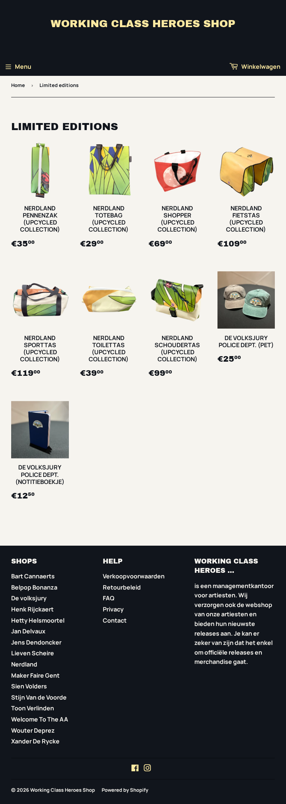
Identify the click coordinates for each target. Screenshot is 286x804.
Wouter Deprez (33, 730)
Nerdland (24, 664)
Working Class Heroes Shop (143, 23)
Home (18, 85)
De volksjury (29, 598)
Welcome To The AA (39, 719)
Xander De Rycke (35, 741)
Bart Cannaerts (33, 576)
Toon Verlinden (32, 708)
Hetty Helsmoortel (37, 620)
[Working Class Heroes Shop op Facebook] (135, 769)
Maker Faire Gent (35, 675)
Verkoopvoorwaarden (134, 576)
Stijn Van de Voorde (39, 697)
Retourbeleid (122, 587)
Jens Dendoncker (36, 642)
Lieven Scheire (32, 653)
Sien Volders (29, 686)
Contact (115, 620)
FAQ (108, 598)
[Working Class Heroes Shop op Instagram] (147, 769)
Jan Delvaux (28, 631)
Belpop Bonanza (34, 587)
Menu (23, 66)
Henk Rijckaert (32, 609)
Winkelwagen (260, 66)
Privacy (113, 609)
